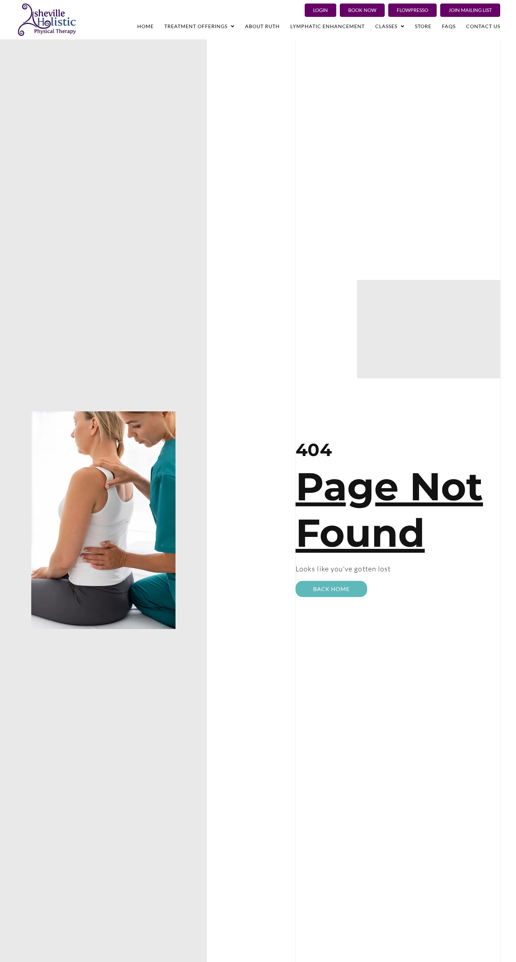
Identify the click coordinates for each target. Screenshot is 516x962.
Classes (386, 26)
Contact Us (483, 26)
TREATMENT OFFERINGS (195, 26)
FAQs (449, 26)
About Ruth (262, 26)
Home (145, 26)
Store (423, 26)
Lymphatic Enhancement (327, 26)
